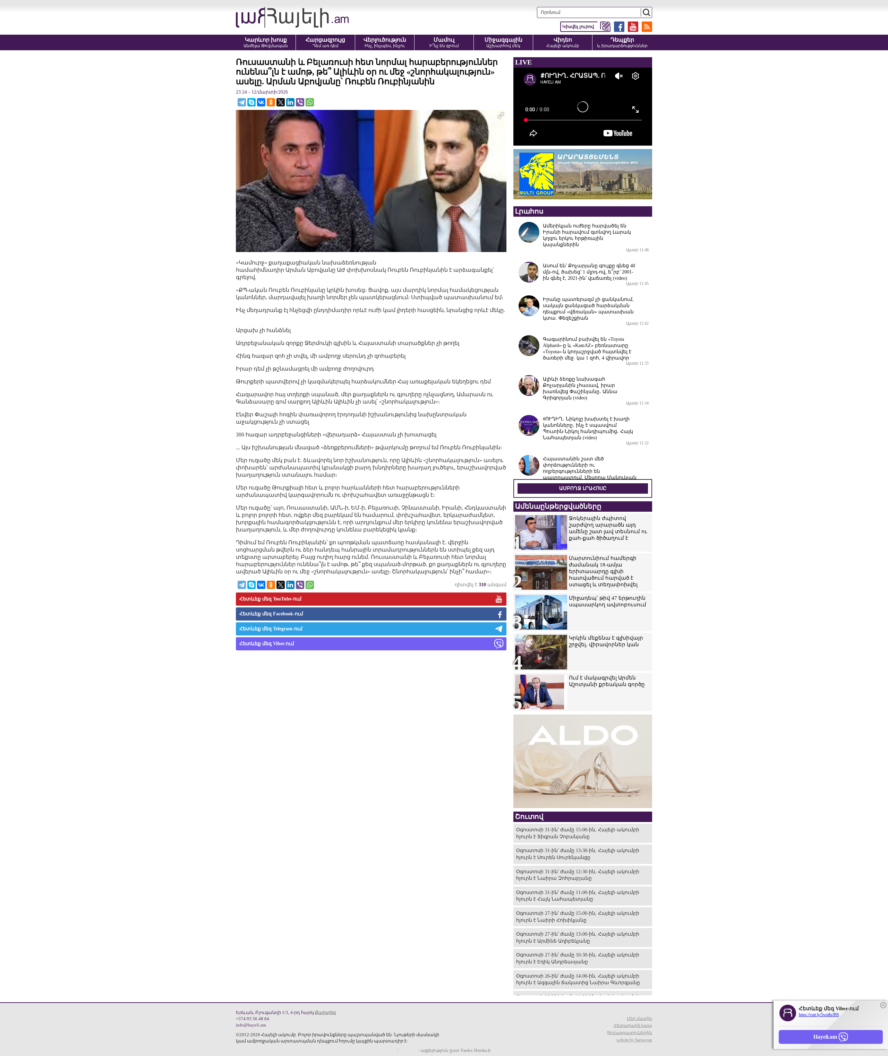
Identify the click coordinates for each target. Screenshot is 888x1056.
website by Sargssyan (634, 1040)
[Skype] (251, 102)
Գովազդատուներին (629, 1032)
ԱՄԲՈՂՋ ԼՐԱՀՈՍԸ (582, 488)
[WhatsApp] (310, 102)
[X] (280, 102)
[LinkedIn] (290, 102)
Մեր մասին (639, 1018)
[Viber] (300, 102)
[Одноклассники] (271, 102)
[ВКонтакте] (261, 102)
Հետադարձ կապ (633, 1025)
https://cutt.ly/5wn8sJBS (819, 1015)
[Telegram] (242, 102)
